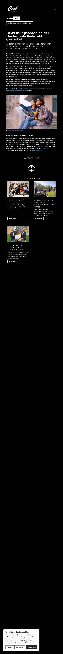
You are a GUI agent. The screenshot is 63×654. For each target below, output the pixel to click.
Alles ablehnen (19, 647)
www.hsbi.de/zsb (37, 150)
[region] (21, 640)
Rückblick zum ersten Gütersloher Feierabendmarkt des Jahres (44, 203)
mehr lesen (12, 219)
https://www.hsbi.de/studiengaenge (16, 91)
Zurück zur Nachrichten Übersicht (19, 23)
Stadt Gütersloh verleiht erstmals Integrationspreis (15, 247)
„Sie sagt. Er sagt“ (15, 200)
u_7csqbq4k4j (13, 130)
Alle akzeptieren (31, 647)
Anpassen (9, 647)
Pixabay (21, 130)
